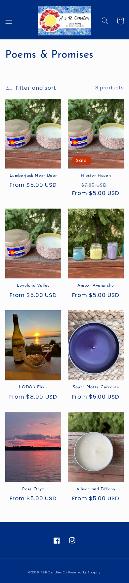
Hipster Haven (96, 176)
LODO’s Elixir (33, 387)
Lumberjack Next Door (33, 176)
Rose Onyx (33, 489)
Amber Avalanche (95, 286)
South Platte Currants (96, 387)
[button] (8, 20)
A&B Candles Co (54, 572)
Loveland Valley (33, 286)
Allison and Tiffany (95, 489)
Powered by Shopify (84, 572)
